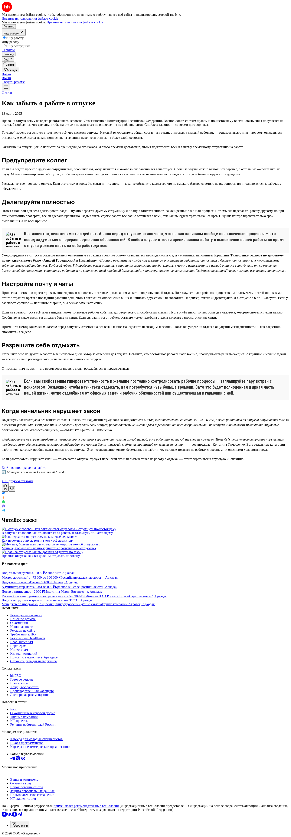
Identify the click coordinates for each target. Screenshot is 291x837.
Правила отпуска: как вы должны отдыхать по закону (41, 556)
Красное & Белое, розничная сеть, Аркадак (86, 587)
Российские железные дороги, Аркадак (89, 577)
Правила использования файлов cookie (75, 22)
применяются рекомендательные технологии (86, 806)
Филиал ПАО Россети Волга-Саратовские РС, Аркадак (126, 596)
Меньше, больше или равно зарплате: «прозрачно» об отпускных (49, 548)
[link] (9, 64)
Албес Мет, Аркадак (60, 573)
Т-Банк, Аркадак (65, 582)
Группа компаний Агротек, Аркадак (128, 604)
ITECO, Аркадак (80, 600)
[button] (6, 74)
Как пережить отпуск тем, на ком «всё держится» (37, 540)
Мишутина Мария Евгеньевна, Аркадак (73, 591)
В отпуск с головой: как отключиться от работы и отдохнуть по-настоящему (57, 533)
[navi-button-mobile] (6, 87)
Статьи (7, 92)
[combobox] (19, 824)
